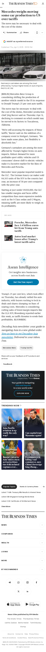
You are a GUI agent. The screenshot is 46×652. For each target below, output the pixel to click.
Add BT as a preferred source (20, 41)
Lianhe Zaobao (11, 623)
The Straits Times (14, 619)
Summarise (12, 32)
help (26, 634)
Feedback (7, 364)
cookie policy (22, 638)
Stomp (23, 626)
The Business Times (31, 619)
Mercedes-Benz (9, 348)
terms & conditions (9, 638)
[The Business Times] (21, 3)
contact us (19, 634)
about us (11, 634)
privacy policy (34, 634)
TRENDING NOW (10, 405)
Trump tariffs (26, 348)
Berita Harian (23, 623)
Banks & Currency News (29, 487)
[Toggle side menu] (3, 3)
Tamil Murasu (35, 623)
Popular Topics (9, 487)
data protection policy (36, 638)
